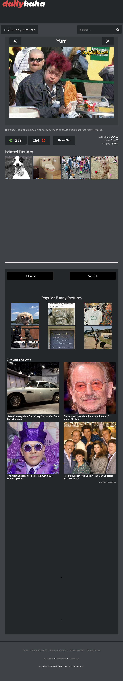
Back (31, 276)
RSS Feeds (48, 658)
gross (114, 143)
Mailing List (61, 658)
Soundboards (76, 650)
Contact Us (74, 658)
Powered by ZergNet (107, 482)
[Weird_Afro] (61, 82)
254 (36, 140)
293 (18, 140)
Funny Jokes (93, 650)
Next (91, 276)
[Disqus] (61, 220)
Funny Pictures (58, 650)
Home (26, 650)
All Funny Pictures (20, 30)
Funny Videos (39, 650)
